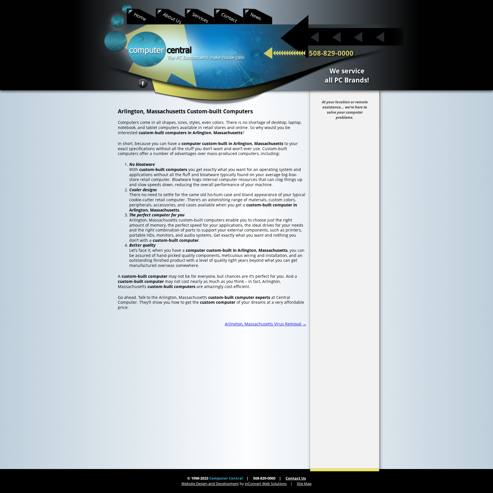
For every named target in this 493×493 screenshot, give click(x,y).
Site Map (304, 483)
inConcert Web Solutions (266, 483)
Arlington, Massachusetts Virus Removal (265, 324)
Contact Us (296, 478)
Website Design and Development (210, 483)
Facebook (143, 83)
